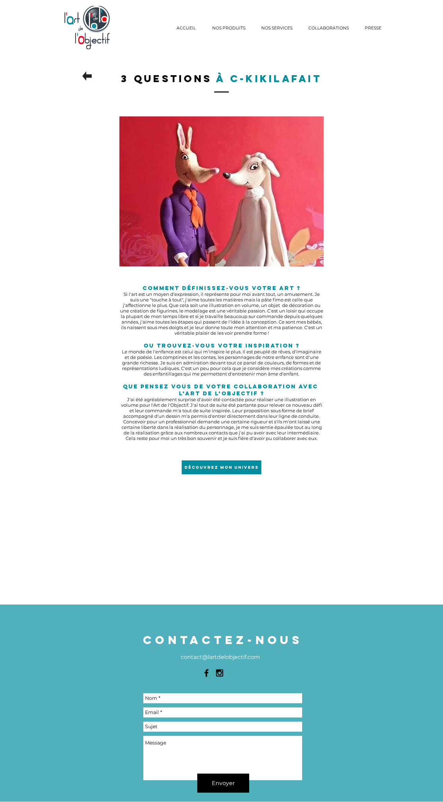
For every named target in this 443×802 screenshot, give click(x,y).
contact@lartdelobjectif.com (220, 657)
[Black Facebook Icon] (206, 673)
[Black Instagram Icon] (220, 673)
